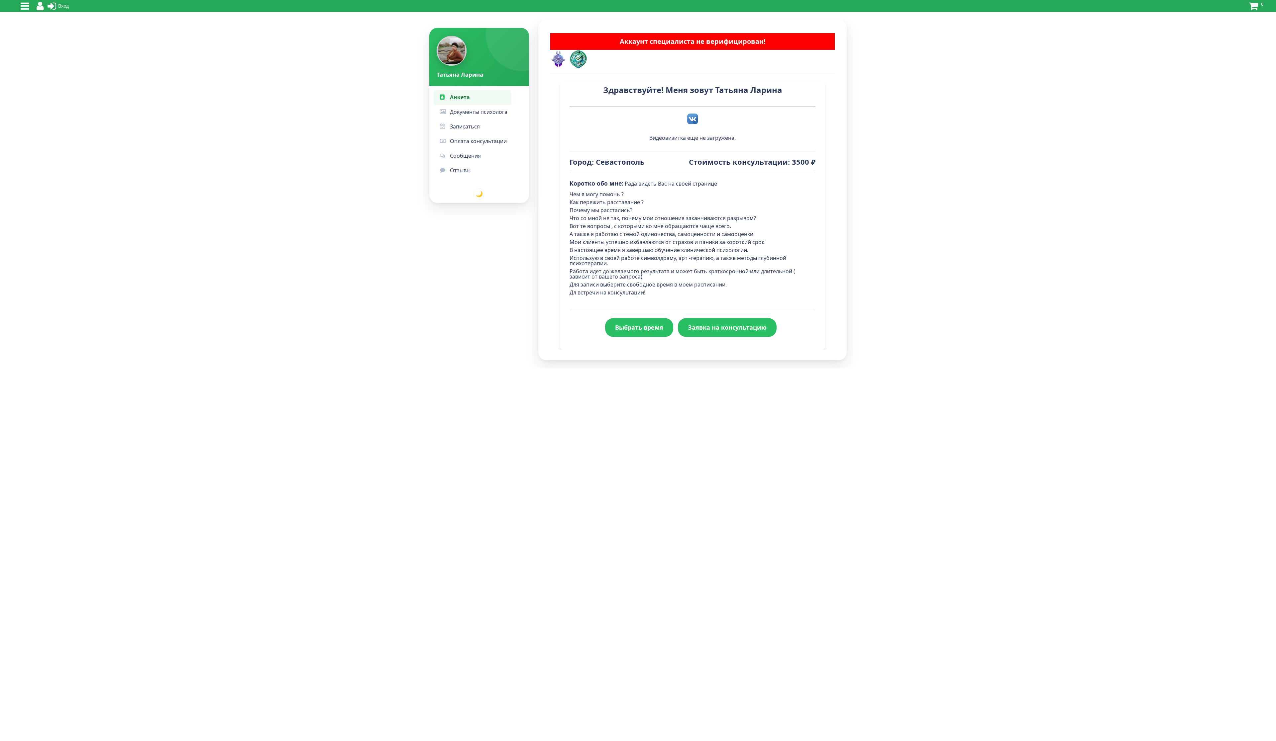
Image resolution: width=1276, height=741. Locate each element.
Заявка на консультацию (727, 327)
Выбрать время (639, 327)
